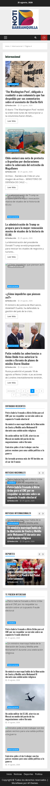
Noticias (18, 774)
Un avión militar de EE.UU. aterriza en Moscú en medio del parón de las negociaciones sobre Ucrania (22, 439)
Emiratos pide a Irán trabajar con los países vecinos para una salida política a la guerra (24, 450)
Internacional (13, 84)
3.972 (23, 395)
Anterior (11, 391)
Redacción (11, 105)
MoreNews (17, 783)
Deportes (11, 564)
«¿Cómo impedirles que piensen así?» (25, 276)
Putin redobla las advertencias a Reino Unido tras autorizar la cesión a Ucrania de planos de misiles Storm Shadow (25, 336)
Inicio (9, 774)
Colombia (11, 483)
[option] (25, 491)
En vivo (44, 37)
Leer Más (11, 121)
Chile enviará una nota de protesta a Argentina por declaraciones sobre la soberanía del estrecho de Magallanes (25, 140)
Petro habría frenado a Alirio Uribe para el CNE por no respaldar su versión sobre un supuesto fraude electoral (24, 416)
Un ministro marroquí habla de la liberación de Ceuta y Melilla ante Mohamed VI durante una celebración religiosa (24, 427)
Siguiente (33, 395)
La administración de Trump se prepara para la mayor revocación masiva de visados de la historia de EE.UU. (25, 207)
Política (38, 774)
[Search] (35, 37)
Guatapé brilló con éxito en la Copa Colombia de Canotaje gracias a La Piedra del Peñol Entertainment (23, 573)
